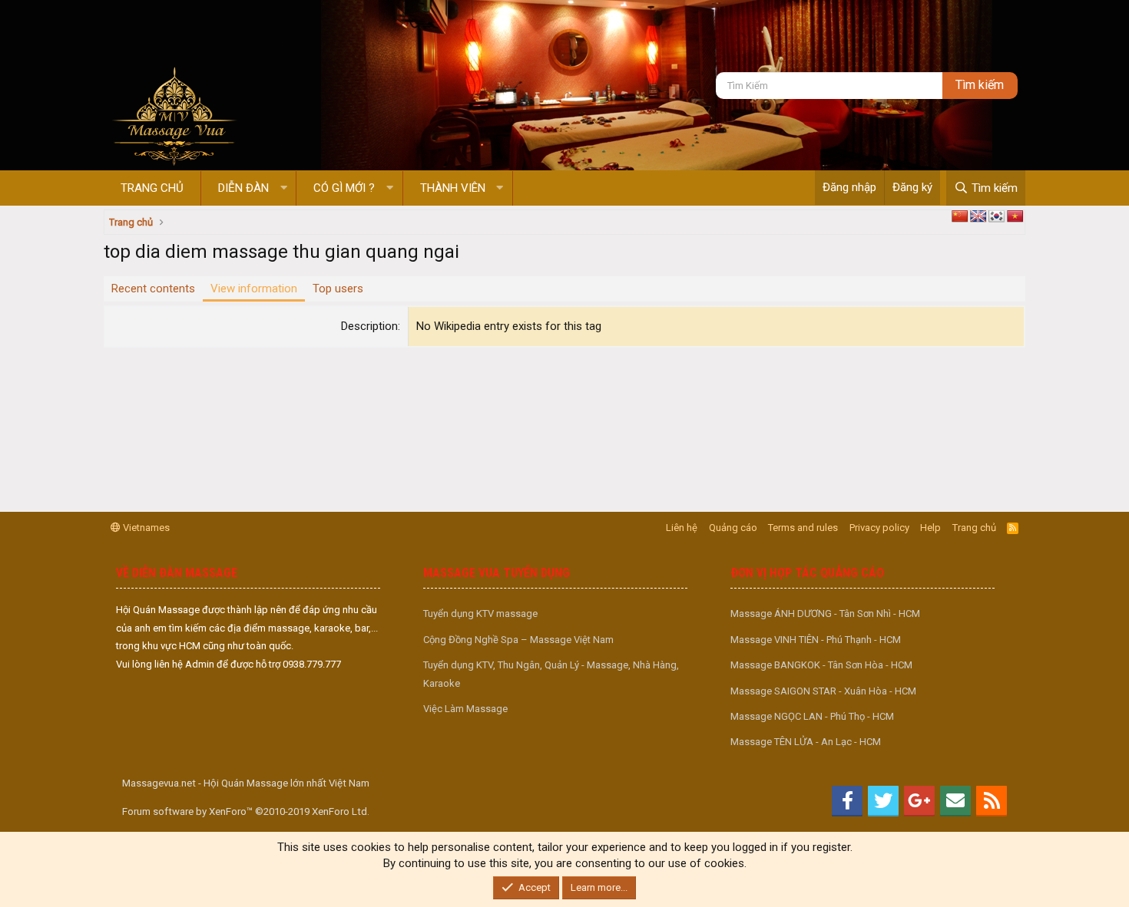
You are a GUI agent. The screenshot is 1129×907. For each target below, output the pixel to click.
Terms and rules (803, 527)
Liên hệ (681, 527)
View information (253, 288)
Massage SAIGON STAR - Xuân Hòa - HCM (823, 691)
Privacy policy (879, 527)
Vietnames (145, 527)
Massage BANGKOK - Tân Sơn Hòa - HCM (821, 665)
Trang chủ (152, 188)
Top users (338, 288)
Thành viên (452, 188)
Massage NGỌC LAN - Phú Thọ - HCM (812, 716)
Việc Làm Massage (465, 708)
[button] (283, 188)
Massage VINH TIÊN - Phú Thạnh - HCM (815, 639)
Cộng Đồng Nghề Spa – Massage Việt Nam (518, 639)
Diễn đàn (243, 188)
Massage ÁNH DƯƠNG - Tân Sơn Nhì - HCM (825, 613)
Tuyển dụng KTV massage (480, 613)
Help (930, 527)
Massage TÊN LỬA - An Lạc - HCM (805, 741)
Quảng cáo (733, 527)
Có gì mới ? (344, 188)
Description (369, 326)
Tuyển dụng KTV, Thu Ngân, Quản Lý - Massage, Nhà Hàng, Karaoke (551, 673)
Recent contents (153, 288)
